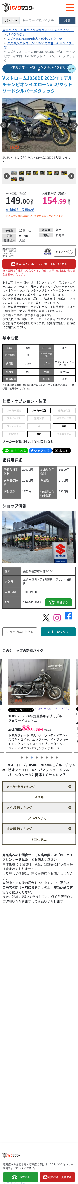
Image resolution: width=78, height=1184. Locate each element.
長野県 (27, 571)
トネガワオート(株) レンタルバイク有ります (39, 69)
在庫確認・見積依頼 (20, 209)
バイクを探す (16, 34)
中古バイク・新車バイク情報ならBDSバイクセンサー (38, 30)
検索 (67, 20)
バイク (10, 20)
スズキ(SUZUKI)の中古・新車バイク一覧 (34, 39)
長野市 (35, 571)
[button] (3, 125)
